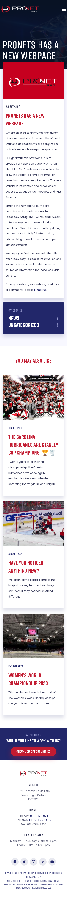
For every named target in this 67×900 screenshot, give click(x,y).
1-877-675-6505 (40, 820)
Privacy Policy (33, 877)
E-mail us (40, 290)
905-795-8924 (38, 816)
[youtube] (52, 862)
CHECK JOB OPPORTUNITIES (33, 751)
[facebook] (15, 862)
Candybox (57, 873)
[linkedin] (43, 862)
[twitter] (24, 862)
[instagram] (33, 862)
